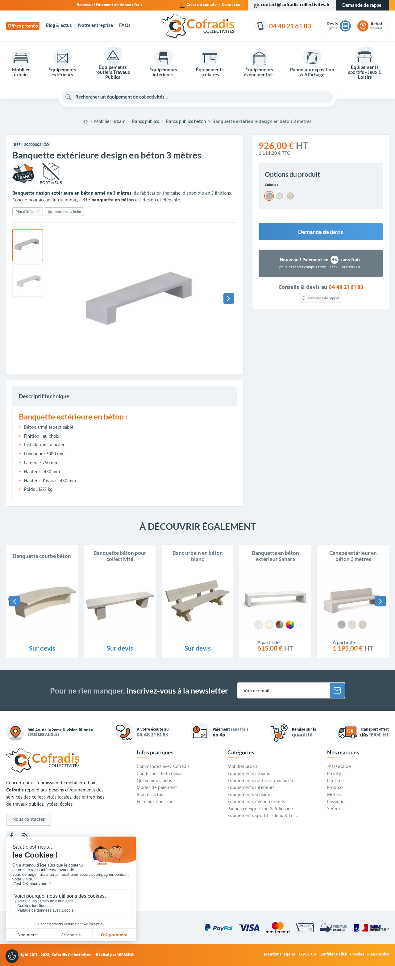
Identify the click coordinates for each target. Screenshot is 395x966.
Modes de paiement (157, 788)
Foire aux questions (156, 802)
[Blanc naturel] (258, 624)
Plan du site (378, 955)
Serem (333, 809)
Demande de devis (320, 231)
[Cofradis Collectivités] (197, 26)
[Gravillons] (279, 624)
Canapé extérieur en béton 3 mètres (353, 556)
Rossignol (336, 802)
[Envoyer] (337, 690)
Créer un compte (201, 5)
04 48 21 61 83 (346, 287)
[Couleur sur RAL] (290, 624)
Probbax (335, 788)
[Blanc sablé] (352, 624)
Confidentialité (333, 955)
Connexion (232, 5)
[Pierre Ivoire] (269, 624)
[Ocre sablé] (362, 624)
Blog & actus (59, 25)
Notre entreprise (95, 25)
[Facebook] (11, 835)
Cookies (357, 955)
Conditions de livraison (160, 774)
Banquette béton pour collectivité (120, 556)
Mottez (334, 795)
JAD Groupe (339, 767)
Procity (334, 774)
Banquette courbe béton (42, 556)
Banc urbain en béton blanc (198, 556)
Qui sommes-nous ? (156, 781)
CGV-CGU (307, 955)
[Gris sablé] (341, 624)
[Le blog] (25, 835)
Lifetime (335, 781)
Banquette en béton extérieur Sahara (275, 556)
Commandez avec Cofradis (163, 767)
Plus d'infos (24, 211)
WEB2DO (125, 955)
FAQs (125, 25)
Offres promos (23, 25)
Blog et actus (150, 795)
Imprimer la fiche (67, 211)
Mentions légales (280, 955)
